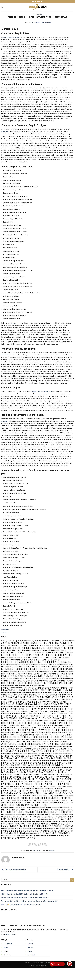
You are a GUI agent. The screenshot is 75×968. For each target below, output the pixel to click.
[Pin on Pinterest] (42, 844)
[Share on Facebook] (32, 844)
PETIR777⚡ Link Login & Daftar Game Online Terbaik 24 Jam (21, 904)
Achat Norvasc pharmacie (11, 37)
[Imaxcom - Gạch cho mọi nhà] (37, 7)
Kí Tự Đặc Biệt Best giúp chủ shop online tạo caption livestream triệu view (25, 897)
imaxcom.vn (37, 95)
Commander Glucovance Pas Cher (15, 869)
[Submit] (72, 880)
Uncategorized (37, 14)
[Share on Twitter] (35, 844)
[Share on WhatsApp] (29, 844)
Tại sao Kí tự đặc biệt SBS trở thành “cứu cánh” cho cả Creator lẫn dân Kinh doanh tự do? (29, 901)
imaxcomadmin (46, 22)
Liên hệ (34, 962)
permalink (51, 850)
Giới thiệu (28, 962)
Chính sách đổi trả (44, 962)
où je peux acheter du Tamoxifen (41, 391)
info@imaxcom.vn (10, 934)
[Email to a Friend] (39, 844)
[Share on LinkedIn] (45, 844)
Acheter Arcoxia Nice (64, 869)
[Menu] (2, 7)
